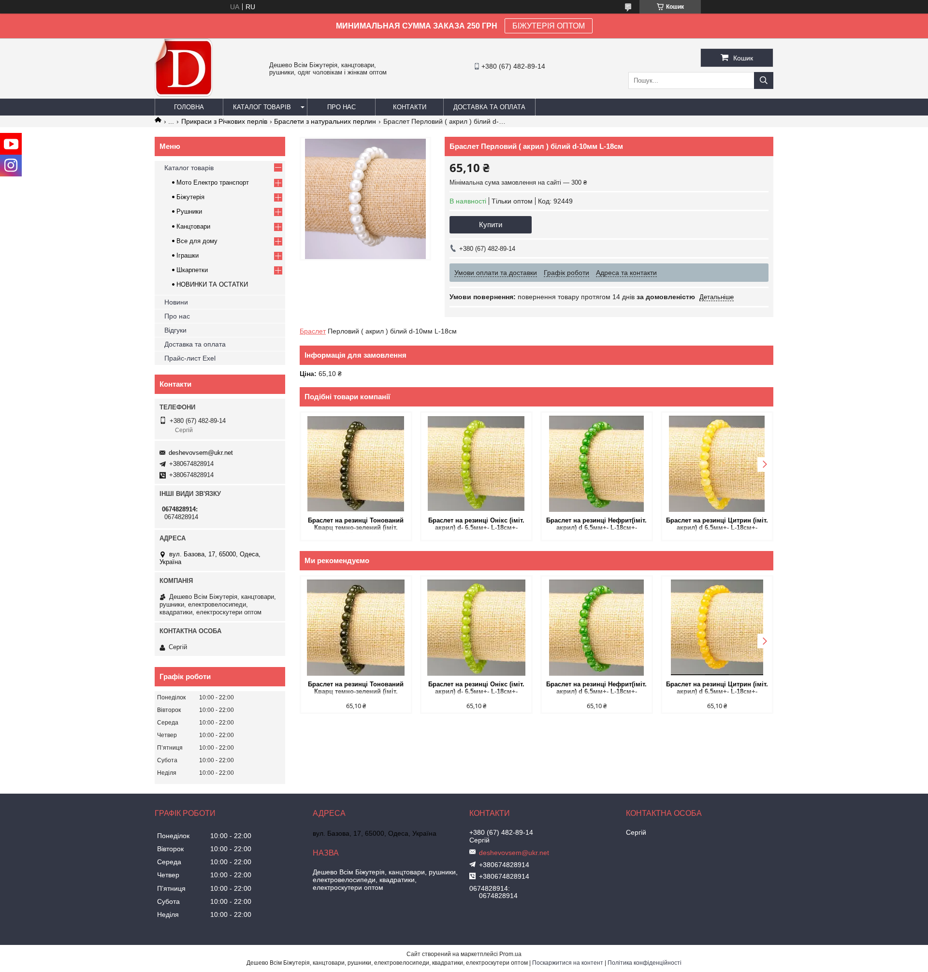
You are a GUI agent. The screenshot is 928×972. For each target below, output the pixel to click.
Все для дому (197, 241)
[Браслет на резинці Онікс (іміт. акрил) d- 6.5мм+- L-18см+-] (476, 463)
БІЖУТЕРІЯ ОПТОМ (548, 26)
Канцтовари (193, 226)
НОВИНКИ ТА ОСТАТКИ (212, 284)
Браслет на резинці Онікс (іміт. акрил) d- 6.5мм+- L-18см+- (476, 524)
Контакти (409, 107)
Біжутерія (190, 197)
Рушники (189, 211)
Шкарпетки (192, 270)
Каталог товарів (262, 107)
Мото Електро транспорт (212, 182)
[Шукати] (763, 80)
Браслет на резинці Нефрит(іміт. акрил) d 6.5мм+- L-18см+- (596, 524)
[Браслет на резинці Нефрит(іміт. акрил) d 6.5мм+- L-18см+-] (596, 463)
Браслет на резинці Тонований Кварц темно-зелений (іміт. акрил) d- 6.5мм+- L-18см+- (356, 525)
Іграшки (187, 255)
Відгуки (175, 330)
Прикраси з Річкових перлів (224, 121)
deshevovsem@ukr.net (201, 452)
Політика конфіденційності (645, 962)
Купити (490, 224)
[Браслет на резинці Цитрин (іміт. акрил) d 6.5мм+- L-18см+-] (717, 463)
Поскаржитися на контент (567, 962)
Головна (189, 107)
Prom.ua (510, 954)
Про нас (341, 107)
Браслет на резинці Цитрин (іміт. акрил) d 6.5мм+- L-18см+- (717, 524)
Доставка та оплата (489, 107)
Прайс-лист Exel (190, 358)
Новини (176, 302)
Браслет (313, 331)
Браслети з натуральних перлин (325, 121)
